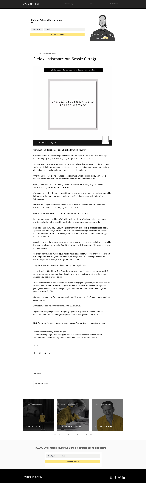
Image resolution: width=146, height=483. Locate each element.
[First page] (55, 434)
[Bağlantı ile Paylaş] (50, 353)
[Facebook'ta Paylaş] (34, 353)
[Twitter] (119, 477)
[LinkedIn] (123, 477)
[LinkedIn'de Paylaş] (45, 353)
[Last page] (91, 434)
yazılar (36, 346)
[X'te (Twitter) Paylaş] (40, 353)
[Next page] (86, 434)
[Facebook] (115, 477)
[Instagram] (111, 477)
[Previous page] (59, 434)
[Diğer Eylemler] (111, 53)
